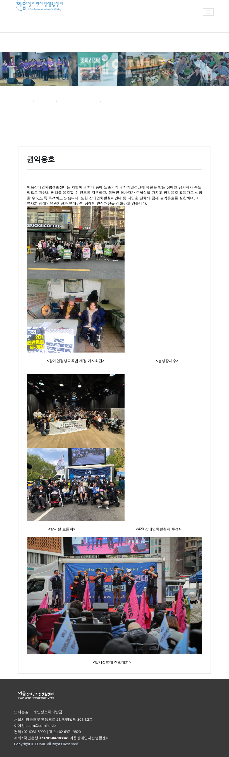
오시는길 (21, 712)
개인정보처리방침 (47, 712)
